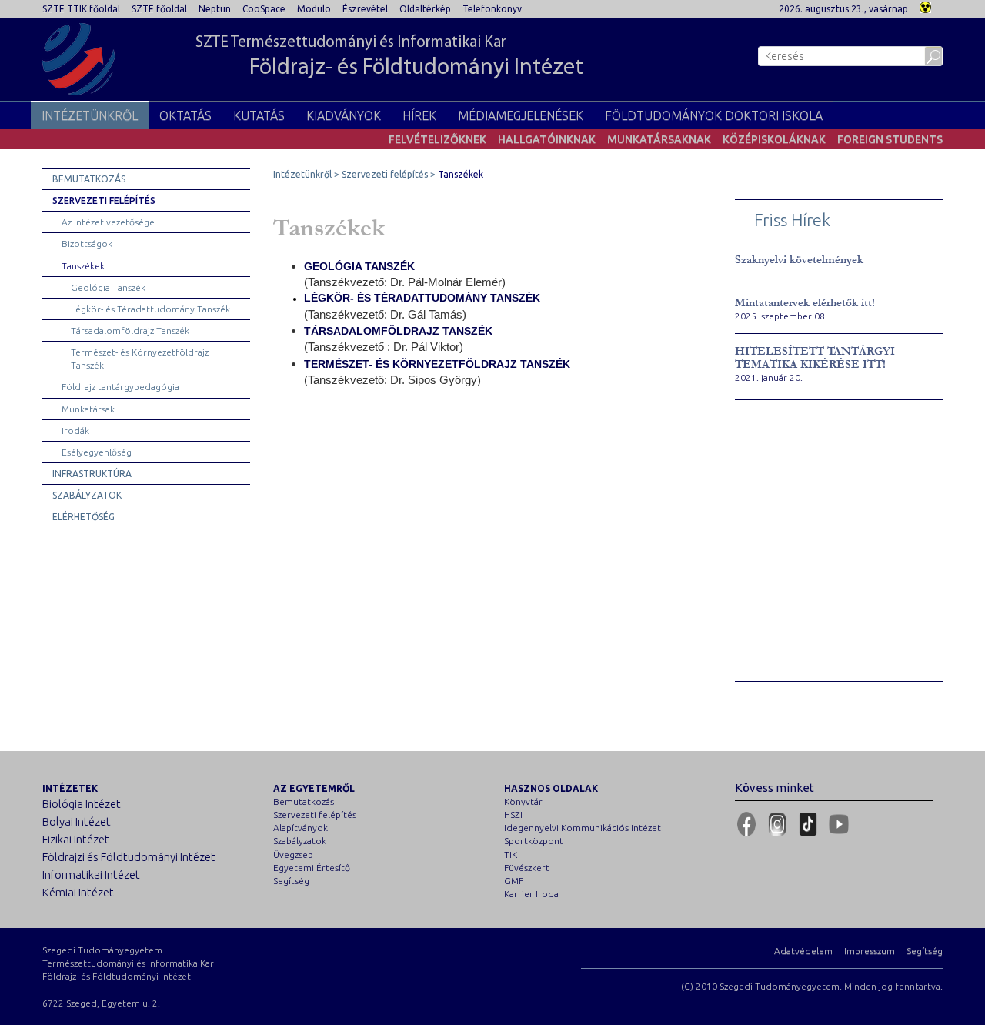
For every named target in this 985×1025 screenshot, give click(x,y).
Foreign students (890, 139)
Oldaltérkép (425, 9)
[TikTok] (808, 824)
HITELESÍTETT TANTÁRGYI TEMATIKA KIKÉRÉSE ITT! (815, 358)
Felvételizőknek (437, 139)
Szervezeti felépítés (103, 200)
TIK (510, 855)
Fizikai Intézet (75, 839)
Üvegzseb (293, 855)
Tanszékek (83, 266)
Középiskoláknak (774, 139)
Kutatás (259, 115)
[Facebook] (746, 824)
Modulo (314, 9)
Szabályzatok (87, 495)
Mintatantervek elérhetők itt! (805, 302)
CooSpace (263, 9)
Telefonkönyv (492, 9)
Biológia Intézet (81, 803)
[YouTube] (838, 824)
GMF (513, 881)
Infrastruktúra (92, 474)
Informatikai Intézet (91, 874)
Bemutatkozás (88, 179)
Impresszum (869, 951)
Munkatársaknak (659, 139)
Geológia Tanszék (108, 287)
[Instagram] (777, 824)
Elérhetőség (83, 517)
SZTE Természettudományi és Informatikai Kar (389, 57)
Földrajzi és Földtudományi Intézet (128, 856)
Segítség (291, 881)
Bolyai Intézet (76, 821)
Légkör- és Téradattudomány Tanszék (150, 309)
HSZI (513, 815)
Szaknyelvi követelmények (799, 259)
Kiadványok (343, 115)
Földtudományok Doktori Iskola (714, 115)
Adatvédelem (803, 951)
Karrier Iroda (531, 894)
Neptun (215, 9)
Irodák (75, 431)
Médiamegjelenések (520, 115)
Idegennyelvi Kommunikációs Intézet (582, 828)
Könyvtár (523, 801)
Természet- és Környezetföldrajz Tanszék (140, 358)
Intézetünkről (90, 115)
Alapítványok (300, 828)
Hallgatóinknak (547, 139)
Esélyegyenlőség (97, 452)
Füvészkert (526, 868)
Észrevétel (365, 9)
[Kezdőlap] (78, 59)
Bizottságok (87, 244)
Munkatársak (88, 409)
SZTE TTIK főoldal (81, 9)
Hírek (419, 115)
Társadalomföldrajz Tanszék (130, 331)
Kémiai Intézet (78, 892)
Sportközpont (533, 841)
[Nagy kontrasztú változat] (925, 6)
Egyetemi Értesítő (311, 868)
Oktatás (185, 115)
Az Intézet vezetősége (108, 222)
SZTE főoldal (159, 9)
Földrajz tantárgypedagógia (120, 387)
